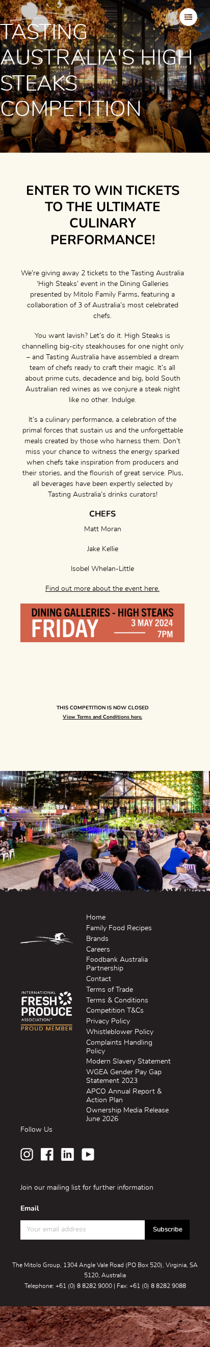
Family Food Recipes (119, 928)
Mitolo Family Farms (51, 16)
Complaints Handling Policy (119, 1047)
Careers (98, 949)
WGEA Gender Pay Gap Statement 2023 (124, 1076)
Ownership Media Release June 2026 (127, 1115)
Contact (98, 979)
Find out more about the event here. (102, 588)
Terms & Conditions (117, 1000)
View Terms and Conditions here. (102, 717)
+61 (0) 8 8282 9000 (84, 1286)
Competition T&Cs (115, 1010)
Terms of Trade (109, 989)
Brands (97, 938)
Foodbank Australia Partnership (117, 964)
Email (29, 1208)
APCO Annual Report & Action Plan (124, 1096)
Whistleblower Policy (119, 1032)
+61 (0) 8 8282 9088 (157, 1286)
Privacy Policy (108, 1021)
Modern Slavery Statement (128, 1061)
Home (96, 917)
